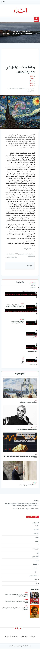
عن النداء (32, 636)
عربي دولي (34, 482)
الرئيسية (37, 526)
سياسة (37, 537)
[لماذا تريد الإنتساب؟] (31, 347)
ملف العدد (34, 568)
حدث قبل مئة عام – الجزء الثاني (28, 402)
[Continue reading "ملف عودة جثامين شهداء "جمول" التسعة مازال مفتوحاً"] (34, 601)
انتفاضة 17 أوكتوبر (33, 575)
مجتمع (37, 541)
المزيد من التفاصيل (32, 517)
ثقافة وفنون (28, 34)
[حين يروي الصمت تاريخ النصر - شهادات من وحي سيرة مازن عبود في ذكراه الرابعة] (31, 307)
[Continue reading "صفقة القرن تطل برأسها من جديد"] (20, 470)
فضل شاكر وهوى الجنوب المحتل (20, 326)
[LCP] (20, 10)
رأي (36, 400)
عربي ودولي (36, 549)
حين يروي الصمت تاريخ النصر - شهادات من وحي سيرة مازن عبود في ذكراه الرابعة (14, 305)
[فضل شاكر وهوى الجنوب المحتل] (21, 310)
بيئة (36, 583)
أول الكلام (36, 533)
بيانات (36, 579)
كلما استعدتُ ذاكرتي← (11, 257)
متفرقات (35, 564)
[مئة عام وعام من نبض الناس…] (31, 360)
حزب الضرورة (34, 337)
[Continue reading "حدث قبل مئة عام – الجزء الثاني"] (20, 388)
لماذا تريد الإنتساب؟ (32, 351)
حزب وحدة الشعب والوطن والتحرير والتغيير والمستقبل (17, 322)
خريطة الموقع (24, 636)
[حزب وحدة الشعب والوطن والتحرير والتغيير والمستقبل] (31, 323)
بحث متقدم (15, 636)
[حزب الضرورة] (31, 334)
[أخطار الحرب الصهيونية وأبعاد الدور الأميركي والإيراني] (21, 294)
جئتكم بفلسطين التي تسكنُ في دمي (27, 429)
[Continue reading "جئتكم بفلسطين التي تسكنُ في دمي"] (20, 415)
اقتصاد (37, 545)
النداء (35, 34)
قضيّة (36, 572)
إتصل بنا (7, 636)
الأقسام (36, 20)
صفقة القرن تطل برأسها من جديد (28, 485)
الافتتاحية (36, 529)
